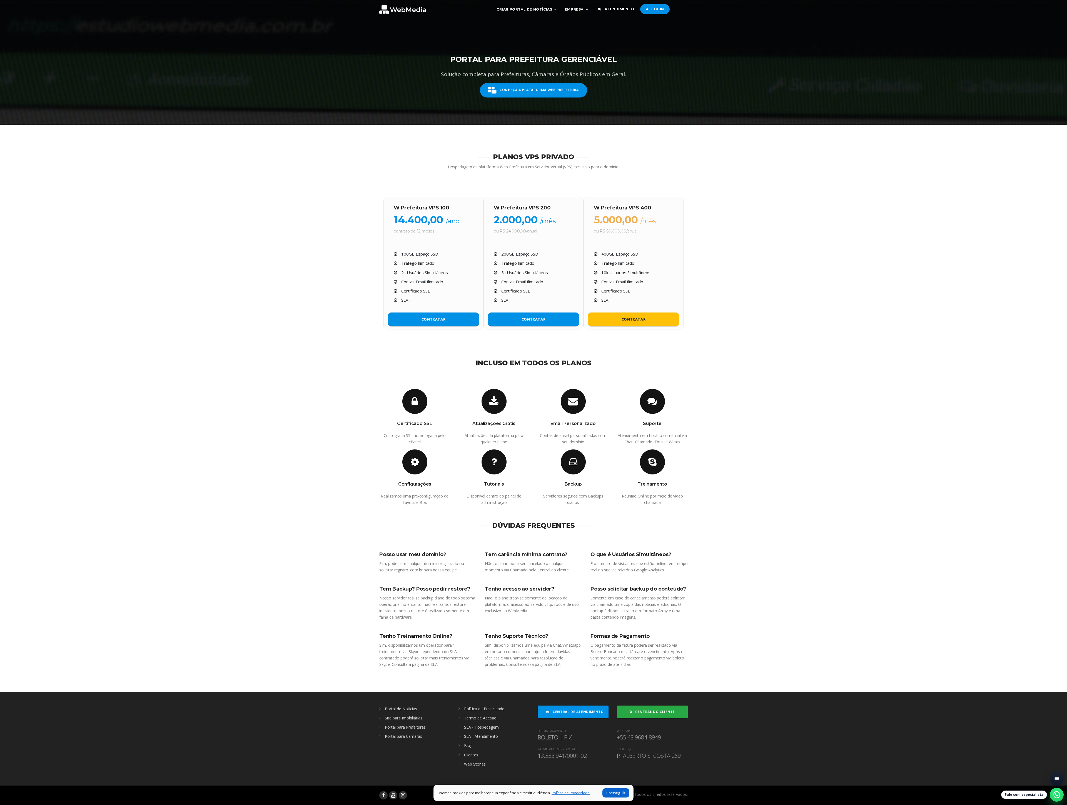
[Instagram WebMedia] (403, 795)
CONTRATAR (434, 319)
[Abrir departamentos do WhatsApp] (1057, 795)
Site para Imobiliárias (403, 718)
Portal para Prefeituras (405, 727)
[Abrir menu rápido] (1057, 779)
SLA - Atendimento (481, 736)
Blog (468, 745)
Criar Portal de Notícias (524, 9)
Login (657, 9)
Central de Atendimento (578, 711)
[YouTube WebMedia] (393, 795)
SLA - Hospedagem (481, 727)
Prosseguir (615, 792)
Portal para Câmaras (403, 736)
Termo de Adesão (480, 718)
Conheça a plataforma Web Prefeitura (539, 90)
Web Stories (475, 764)
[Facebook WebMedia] (383, 795)
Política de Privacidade (484, 708)
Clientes (471, 755)
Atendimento (619, 9)
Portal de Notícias (401, 708)
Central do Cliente (654, 711)
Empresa (574, 9)
